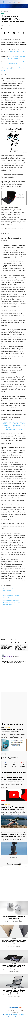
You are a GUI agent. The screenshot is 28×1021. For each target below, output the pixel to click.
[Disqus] (14, 671)
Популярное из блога (12, 724)
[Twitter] (19, 33)
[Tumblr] (19, 1015)
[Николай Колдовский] (2, 25)
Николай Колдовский (8, 25)
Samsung (13, 639)
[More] (23, 33)
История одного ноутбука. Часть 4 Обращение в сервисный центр (12, 68)
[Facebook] (4, 33)
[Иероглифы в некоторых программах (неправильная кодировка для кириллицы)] (14, 745)
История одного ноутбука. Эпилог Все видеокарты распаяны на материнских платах (21, 648)
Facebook (7, 1014)
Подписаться (22, 761)
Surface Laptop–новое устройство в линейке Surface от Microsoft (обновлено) (14, 991)
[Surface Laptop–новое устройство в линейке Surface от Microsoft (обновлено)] (14, 981)
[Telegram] (14, 33)
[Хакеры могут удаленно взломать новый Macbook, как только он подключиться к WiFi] (14, 931)
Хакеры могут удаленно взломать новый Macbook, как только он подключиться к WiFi (14, 941)
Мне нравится (5, 761)
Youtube (19, 1017)
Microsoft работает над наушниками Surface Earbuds (14, 917)
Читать (14, 761)
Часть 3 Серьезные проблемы (11, 595)
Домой (2, 10)
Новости (14, 938)
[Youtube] (15, 1017)
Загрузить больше (14, 857)
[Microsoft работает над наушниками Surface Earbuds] (14, 908)
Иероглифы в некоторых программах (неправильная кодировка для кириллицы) (12, 731)
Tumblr (22, 1014)
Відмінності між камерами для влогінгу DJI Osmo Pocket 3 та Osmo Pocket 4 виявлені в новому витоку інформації (13, 834)
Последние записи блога (13, 772)
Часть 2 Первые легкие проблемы (12, 593)
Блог (6, 10)
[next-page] (5, 754)
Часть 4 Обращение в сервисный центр (13, 598)
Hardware (8, 639)
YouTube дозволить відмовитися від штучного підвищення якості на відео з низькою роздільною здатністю (12, 779)
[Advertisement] (14, 621)
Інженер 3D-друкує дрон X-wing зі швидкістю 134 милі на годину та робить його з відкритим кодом (12, 807)
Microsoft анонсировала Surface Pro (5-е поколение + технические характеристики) (14, 966)
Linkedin (15, 1014)
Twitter (11, 1017)
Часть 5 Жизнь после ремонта (11, 600)
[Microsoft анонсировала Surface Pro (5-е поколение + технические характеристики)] (14, 956)
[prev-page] (2, 754)
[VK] (9, 33)
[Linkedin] (25, 642)
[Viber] (21, 642)
